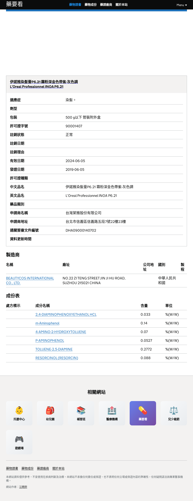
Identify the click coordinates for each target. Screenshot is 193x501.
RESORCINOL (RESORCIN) (56, 358)
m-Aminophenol (47, 323)
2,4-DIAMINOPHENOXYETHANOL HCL (65, 314)
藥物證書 (75, 4)
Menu (180, 5)
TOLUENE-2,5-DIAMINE (54, 349)
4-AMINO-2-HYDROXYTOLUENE (60, 332)
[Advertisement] (96, 39)
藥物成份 (91, 4)
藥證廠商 (106, 4)
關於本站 (122, 4)
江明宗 (23, 487)
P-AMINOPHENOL (49, 340)
